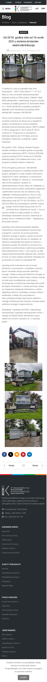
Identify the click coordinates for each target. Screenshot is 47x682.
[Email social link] (16, 454)
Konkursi (5, 619)
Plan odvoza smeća (10, 536)
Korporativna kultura (10, 602)
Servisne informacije (10, 544)
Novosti (33, 22)
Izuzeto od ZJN (8, 647)
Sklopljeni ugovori (9, 652)
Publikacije (6, 581)
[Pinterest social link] (23, 454)
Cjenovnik (6, 531)
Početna (5, 22)
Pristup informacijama (11, 553)
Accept (23, 677)
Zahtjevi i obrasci (8, 548)
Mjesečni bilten (7, 586)
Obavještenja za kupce (10, 577)
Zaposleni (6, 606)
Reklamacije (6, 540)
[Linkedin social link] (29, 454)
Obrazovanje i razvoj (10, 610)
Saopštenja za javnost (10, 573)
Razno (4, 656)
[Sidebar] (3, 208)
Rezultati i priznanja (9, 614)
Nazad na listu (23, 465)
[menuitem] (37, 8)
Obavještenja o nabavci (11, 643)
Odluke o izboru (8, 639)
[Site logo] (23, 8)
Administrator (15, 51)
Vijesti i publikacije (19, 22)
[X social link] (10, 454)
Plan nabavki (7, 635)
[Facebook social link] (4, 454)
